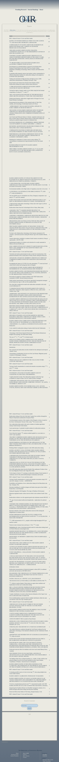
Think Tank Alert (47, 761)
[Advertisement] (29, 164)
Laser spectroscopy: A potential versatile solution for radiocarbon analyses (27, 428)
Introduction (12, 347)
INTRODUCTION (14, 567)
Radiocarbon (12, 30)
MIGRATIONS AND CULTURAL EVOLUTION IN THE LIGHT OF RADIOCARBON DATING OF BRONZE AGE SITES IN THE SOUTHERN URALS (27, 222)
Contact (25, 754)
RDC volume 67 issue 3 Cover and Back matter (21, 477)
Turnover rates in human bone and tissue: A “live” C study (24, 525)
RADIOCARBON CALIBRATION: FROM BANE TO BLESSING (26, 676)
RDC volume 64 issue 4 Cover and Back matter (21, 38)
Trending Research (21, 9)
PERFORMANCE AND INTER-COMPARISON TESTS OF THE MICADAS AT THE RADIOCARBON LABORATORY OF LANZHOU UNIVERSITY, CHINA (26, 135)
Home (17, 753)
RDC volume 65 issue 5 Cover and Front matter (21, 694)
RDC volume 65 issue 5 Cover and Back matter (21, 669)
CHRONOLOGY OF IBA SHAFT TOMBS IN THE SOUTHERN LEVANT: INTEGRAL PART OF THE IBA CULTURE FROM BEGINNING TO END (26, 606)
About (41, 9)
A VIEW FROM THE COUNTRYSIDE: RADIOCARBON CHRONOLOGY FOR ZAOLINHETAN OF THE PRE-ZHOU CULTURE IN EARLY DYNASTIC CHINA (28, 185)
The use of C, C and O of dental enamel (21, 337)
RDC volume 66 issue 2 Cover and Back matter (21, 345)
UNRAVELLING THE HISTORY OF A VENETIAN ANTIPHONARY (27, 627)
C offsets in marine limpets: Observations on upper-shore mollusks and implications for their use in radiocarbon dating (27, 584)
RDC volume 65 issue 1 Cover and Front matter (21, 251)
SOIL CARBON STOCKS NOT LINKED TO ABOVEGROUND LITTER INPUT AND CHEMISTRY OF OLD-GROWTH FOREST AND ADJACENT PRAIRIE (28, 248)
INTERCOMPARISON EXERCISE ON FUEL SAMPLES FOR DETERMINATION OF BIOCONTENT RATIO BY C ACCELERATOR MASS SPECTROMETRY (28, 516)
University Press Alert (48, 759)
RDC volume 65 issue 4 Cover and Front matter (21, 601)
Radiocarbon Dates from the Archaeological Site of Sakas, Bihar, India (26, 207)
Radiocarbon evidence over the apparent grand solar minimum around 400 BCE (28, 497)
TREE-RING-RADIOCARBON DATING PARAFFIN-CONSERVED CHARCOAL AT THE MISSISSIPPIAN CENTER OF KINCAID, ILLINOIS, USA (27, 52)
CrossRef (45, 754)
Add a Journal (26, 756)
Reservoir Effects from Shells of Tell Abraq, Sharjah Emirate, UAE (25, 691)
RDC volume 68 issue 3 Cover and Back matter (21, 413)
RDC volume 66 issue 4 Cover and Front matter (21, 330)
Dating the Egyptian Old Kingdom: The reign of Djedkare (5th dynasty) (26, 491)
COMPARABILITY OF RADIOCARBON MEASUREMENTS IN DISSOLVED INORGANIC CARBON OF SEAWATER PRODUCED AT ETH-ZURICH (26, 46)
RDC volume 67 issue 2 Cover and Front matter (21, 313)
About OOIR (26, 753)
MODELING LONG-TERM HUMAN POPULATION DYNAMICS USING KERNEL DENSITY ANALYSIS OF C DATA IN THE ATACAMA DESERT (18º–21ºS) (28, 623)
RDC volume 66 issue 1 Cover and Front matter (21, 357)
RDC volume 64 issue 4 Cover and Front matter (21, 370)
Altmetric (45, 756)
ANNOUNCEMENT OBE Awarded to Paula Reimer (22, 618)
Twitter (25, 757)
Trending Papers (15, 754)
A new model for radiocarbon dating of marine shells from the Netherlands (27, 328)
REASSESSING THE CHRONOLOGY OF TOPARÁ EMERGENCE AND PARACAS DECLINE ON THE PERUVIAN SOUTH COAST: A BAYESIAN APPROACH (28, 575)
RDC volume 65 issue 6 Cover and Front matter (21, 363)
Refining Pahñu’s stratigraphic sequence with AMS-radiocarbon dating (26, 447)
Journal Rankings (33, 9)
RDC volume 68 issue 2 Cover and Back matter (21, 540)
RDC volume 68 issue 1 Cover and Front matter (21, 430)
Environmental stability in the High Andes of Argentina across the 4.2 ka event (28, 189)
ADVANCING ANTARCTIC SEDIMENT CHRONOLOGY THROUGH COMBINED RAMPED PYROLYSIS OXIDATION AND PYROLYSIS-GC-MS (28, 259)
